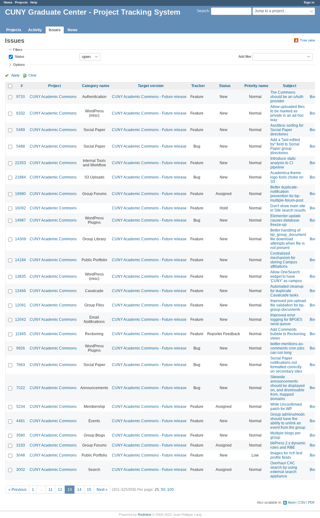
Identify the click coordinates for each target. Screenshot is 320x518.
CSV (301, 502)
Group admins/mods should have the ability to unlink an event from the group (287, 421)
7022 (20, 388)
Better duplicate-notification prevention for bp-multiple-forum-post (286, 194)
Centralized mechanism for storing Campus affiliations (283, 260)
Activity (35, 30)
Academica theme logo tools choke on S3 (286, 177)
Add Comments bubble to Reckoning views (288, 333)
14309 (20, 239)
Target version (150, 86)
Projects (21, 2)
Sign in (309, 2)
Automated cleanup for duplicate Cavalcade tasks (286, 290)
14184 (20, 260)
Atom (292, 502)
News (73, 30)
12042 (20, 319)
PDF (311, 502)
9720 (20, 97)
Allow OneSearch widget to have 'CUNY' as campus (286, 276)
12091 (20, 305)
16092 (20, 208)
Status (19, 56)
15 (89, 489)
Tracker (198, 86)
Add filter (245, 56)
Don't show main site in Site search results (288, 208)
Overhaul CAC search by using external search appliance (283, 469)
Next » (102, 489)
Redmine (144, 514)
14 (79, 489)
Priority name (256, 86)
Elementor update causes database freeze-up (285, 220)
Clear (32, 75)
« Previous (17, 489)
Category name (95, 86)
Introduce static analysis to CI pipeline (283, 162)
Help (33, 2)
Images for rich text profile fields (286, 455)
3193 (20, 445)
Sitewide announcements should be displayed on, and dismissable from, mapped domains (287, 388)
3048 (20, 455)
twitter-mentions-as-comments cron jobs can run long (287, 348)
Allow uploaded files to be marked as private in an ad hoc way (287, 113)
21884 (20, 177)
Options (19, 64)
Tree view (307, 40)
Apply (15, 75)
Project (54, 86)
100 (170, 489)
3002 (20, 469)
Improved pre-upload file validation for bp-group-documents (288, 305)
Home (8, 2)
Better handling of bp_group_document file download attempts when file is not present (288, 239)
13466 (20, 291)
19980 (20, 194)
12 (60, 489)
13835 (20, 276)
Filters (17, 49)
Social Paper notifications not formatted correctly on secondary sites (286, 365)
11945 (20, 334)
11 (50, 489)
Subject (289, 86)
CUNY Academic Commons (53, 97)
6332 (20, 113)
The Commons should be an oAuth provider (286, 96)
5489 (20, 130)
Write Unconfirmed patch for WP (286, 406)
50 (163, 489)
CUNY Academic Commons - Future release (149, 97)
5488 (20, 146)
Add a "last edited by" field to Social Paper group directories (285, 146)
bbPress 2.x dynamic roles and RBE (288, 445)
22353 (20, 163)
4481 (20, 421)
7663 (20, 365)
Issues (55, 30)
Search (203, 11)
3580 (20, 435)
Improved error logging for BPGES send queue (286, 319)
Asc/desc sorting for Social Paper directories (286, 129)
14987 (20, 220)
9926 (20, 348)
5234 (20, 406)
